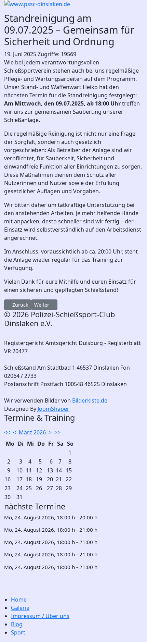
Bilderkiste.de (89, 400)
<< (7, 432)
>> (57, 432)
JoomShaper (53, 408)
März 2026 (32, 432)
